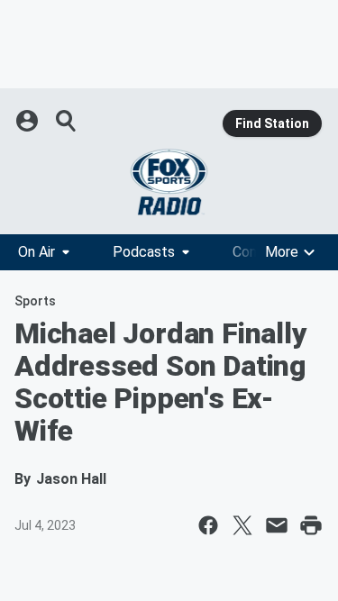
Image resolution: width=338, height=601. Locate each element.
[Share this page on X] (242, 525)
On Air (36, 251)
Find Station (272, 123)
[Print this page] (311, 525)
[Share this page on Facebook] (208, 525)
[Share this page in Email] (276, 525)
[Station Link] (169, 182)
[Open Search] (67, 121)
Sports (35, 301)
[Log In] (28, 121)
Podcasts (144, 251)
